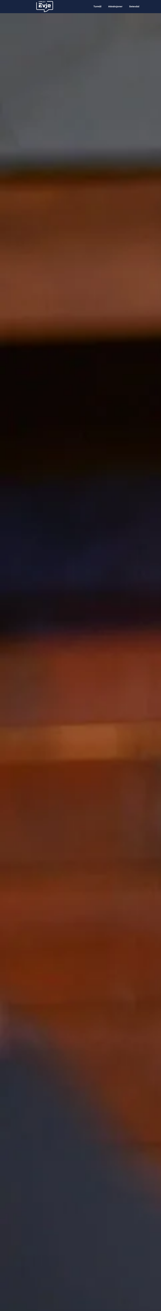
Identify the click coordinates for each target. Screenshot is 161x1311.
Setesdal (134, 6)
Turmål (97, 6)
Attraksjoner (115, 6)
